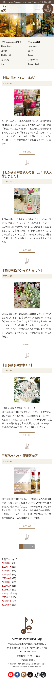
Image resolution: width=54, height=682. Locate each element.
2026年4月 (7, 578)
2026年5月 (7, 574)
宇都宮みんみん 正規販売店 (19, 455)
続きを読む (27, 152)
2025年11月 (7, 597)
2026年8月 (7, 563)
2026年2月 (7, 586)
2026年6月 (7, 570)
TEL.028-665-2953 (27, 651)
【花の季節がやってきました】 (22, 270)
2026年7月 (7, 567)
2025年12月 (7, 593)
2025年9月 (7, 605)
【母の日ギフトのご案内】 (19, 78)
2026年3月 (7, 582)
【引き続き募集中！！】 (18, 365)
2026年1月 (7, 589)
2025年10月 (7, 601)
